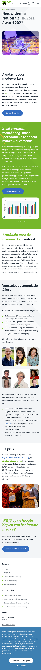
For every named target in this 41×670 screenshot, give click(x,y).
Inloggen (23, 3)
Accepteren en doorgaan (21, 661)
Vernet (19, 158)
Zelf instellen (21, 665)
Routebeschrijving (8, 624)
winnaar (8, 423)
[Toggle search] (33, 3)
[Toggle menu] (38, 3)
